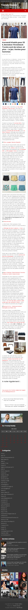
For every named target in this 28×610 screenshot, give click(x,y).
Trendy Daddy (9, 5)
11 (10, 438)
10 (6, 438)
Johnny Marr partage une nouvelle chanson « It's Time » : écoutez (16, 562)
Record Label (4, 506)
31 (6, 444)
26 (14, 442)
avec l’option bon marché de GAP (16, 322)
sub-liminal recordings (7, 521)
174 (2, 453)
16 (2, 440)
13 (17, 438)
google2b (3, 477)
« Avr (2, 446)
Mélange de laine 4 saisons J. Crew (13, 228)
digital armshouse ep (6, 467)
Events (3, 473)
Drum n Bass (4, 471)
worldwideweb (5, 535)
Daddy (2, 463)
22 (25, 440)
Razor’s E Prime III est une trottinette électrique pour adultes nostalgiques (14, 405)
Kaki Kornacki (5, 107)
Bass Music (4, 459)
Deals (2, 465)
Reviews (3, 509)
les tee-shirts (17, 123)
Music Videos (4, 492)
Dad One (17, 565)
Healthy (3, 480)
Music (2, 490)
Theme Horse (16, 605)
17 (6, 440)
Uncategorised (5, 531)
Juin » (6, 446)
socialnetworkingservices (7, 513)
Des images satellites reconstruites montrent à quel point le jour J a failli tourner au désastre (17, 556)
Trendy (4, 40)
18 (10, 440)
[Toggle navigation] (3, 10)
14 (21, 438)
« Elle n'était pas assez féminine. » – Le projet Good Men (16, 549)
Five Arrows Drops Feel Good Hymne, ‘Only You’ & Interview (13, 399)
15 (25, 438)
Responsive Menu (25, 1)
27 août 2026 (10, 545)
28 (21, 442)
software (3, 515)
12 (14, 438)
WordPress (19, 607)
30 (3, 444)
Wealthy (3, 533)
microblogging (5, 488)
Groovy (3, 478)
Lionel (16, 559)
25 (10, 442)
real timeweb (4, 504)
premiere (3, 500)
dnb (2, 469)
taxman (3, 523)
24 (6, 442)
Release (3, 508)
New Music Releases (6, 494)
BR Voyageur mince (12, 151)
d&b (2, 461)
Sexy (2, 511)
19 (14, 440)
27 (17, 442)
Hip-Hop (3, 482)
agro (2, 455)
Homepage (4, 484)
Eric (10, 54)
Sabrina (16, 545)
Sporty (3, 519)
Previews (3, 502)
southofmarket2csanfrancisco (9, 517)
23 (3, 442)
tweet (2, 527)
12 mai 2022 (5, 54)
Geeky (2, 475)
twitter (3, 529)
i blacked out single (6, 486)
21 (21, 440)
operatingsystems (6, 498)
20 (17, 440)
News (2, 496)
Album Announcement (7, 457)
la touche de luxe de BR (13, 130)
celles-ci (13, 147)
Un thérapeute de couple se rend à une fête (17, 542)
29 (25, 442)
